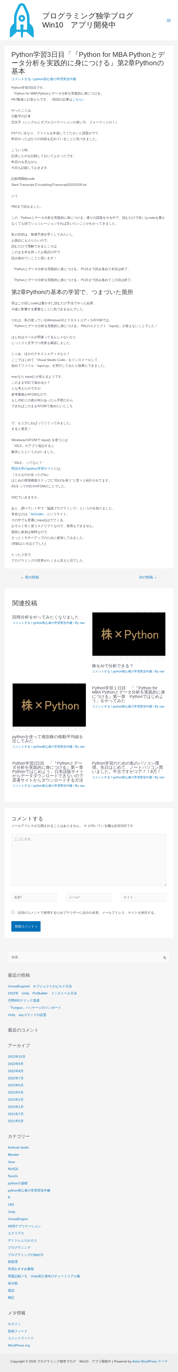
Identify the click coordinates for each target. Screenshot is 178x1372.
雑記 (11, 1297)
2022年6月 (16, 1085)
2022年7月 (16, 1078)
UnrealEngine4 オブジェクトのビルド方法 (40, 986)
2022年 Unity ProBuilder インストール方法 (42, 993)
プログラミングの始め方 (26, 1255)
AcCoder (37, 514)
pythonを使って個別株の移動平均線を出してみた (47, 738)
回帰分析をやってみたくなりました (45, 617)
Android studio (18, 1147)
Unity (11, 1212)
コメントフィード (21, 1338)
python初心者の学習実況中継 (55, 79)
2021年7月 (16, 1114)
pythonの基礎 (18, 1183)
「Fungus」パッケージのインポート (34, 1007)
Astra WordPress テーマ (150, 1361)
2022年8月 (16, 1071)
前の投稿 (30, 577)
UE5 (11, 1204)
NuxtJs (13, 1176)
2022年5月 (16, 1092)
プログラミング (19, 1247)
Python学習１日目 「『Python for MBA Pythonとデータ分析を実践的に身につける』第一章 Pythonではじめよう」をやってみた (128, 694)
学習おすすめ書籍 (21, 1269)
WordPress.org (19, 1345)
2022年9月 (16, 1064)
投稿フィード (17, 1331)
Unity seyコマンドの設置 (27, 1015)
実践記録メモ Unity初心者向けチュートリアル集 (44, 1276)
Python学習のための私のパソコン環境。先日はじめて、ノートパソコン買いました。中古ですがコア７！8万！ (127, 767)
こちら (77, 99)
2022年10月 (16, 1056)
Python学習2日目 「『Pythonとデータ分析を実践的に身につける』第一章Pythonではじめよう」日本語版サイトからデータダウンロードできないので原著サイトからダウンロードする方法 (48, 772)
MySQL (13, 1169)
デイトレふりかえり (22, 1240)
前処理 (13, 1262)
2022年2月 (16, 1099)
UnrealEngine (18, 1219)
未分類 (13, 1283)
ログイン (14, 1324)
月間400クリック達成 (23, 1000)
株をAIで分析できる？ (113, 665)
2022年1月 (16, 1107)
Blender (13, 1154)
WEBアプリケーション (24, 1226)
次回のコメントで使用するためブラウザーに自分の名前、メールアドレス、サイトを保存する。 (87, 912)
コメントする (21, 79)
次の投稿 (148, 577)
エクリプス (16, 1233)
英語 (11, 1290)
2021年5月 (16, 1121)
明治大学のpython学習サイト (32, 468)
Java (11, 1162)
